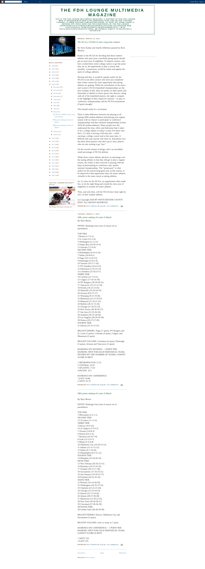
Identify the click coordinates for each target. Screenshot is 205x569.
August (56, 99)
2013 (53, 157)
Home (102, 553)
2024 (53, 72)
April (55, 109)
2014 (53, 154)
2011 (53, 163)
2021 (53, 81)
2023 (53, 75)
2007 (53, 175)
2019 (53, 138)
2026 (53, 66)
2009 (53, 169)
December (57, 87)
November (57, 90)
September (57, 96)
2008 (53, 172)
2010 (53, 166)
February (57, 131)
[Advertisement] (140, 45)
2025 (53, 69)
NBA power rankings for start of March (94, 393)
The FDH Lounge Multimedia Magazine (102, 12)
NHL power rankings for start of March (94, 217)
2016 (53, 147)
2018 (53, 141)
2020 (53, 84)
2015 (53, 151)
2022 (53, 78)
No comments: (113, 206)
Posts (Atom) (90, 557)
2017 (53, 144)
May (55, 105)
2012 (53, 160)
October (56, 93)
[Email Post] (121, 206)
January (56, 134)
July (55, 102)
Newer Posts (81, 553)
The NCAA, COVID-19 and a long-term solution (99, 42)
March (56, 112)
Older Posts (122, 553)
